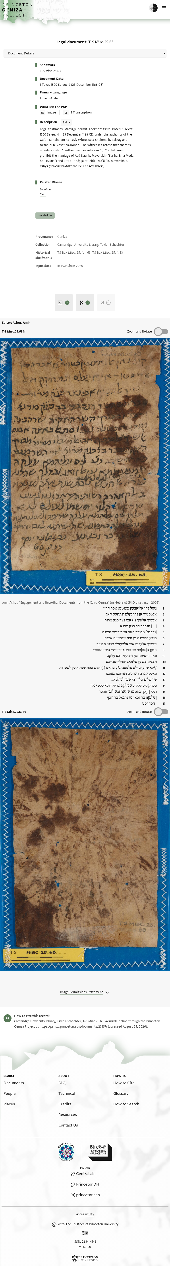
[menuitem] (14, 1083)
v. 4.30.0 (85, 1247)
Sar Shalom (45, 215)
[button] (17, 12)
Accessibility (85, 1214)
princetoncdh (88, 1194)
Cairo (43, 194)
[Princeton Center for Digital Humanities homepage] (100, 1152)
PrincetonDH (87, 1184)
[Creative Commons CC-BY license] (85, 1233)
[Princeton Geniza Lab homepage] (69, 1152)
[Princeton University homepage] (85, 1258)
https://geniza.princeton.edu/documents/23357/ (73, 1026)
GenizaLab (85, 1173)
